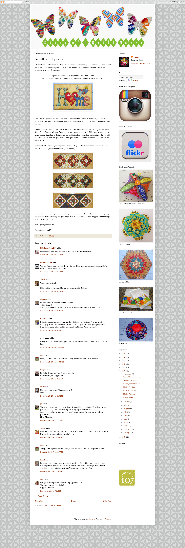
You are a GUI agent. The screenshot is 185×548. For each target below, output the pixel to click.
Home (73, 501)
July (125, 412)
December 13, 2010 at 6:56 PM (51, 437)
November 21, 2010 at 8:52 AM (51, 330)
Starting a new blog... (131, 380)
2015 (124, 353)
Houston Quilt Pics (130, 390)
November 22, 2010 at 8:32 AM (51, 379)
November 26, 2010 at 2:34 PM (51, 396)
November (128, 374)
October (127, 401)
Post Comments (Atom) (52, 505)
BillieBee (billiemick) (48, 248)
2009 (124, 437)
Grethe (43, 299)
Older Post (107, 501)
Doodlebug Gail (46, 262)
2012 (124, 364)
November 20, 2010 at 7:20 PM (51, 272)
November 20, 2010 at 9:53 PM (51, 291)
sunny (42, 428)
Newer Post (39, 501)
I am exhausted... (129, 397)
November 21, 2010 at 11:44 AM (52, 362)
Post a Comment (43, 496)
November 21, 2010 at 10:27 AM (52, 347)
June (125, 415)
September (128, 405)
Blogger (107, 519)
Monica (136, 57)
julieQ (42, 355)
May (125, 419)
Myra (42, 479)
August (126, 408)
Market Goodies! (129, 387)
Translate (136, 80)
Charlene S (44, 318)
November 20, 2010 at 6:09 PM (51, 254)
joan (42, 403)
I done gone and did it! (131, 383)
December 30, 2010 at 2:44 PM (51, 471)
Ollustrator (91, 519)
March (126, 425)
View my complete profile (140, 63)
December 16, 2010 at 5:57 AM (51, 452)
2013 (124, 360)
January (127, 432)
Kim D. (43, 459)
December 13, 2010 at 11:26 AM (52, 420)
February (127, 429)
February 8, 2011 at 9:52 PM (50, 491)
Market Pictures (129, 394)
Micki (42, 386)
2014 (124, 357)
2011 (124, 367)
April (126, 422)
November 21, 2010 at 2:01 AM (51, 311)
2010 (124, 371)
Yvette (42, 279)
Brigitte (43, 369)
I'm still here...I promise (132, 377)
